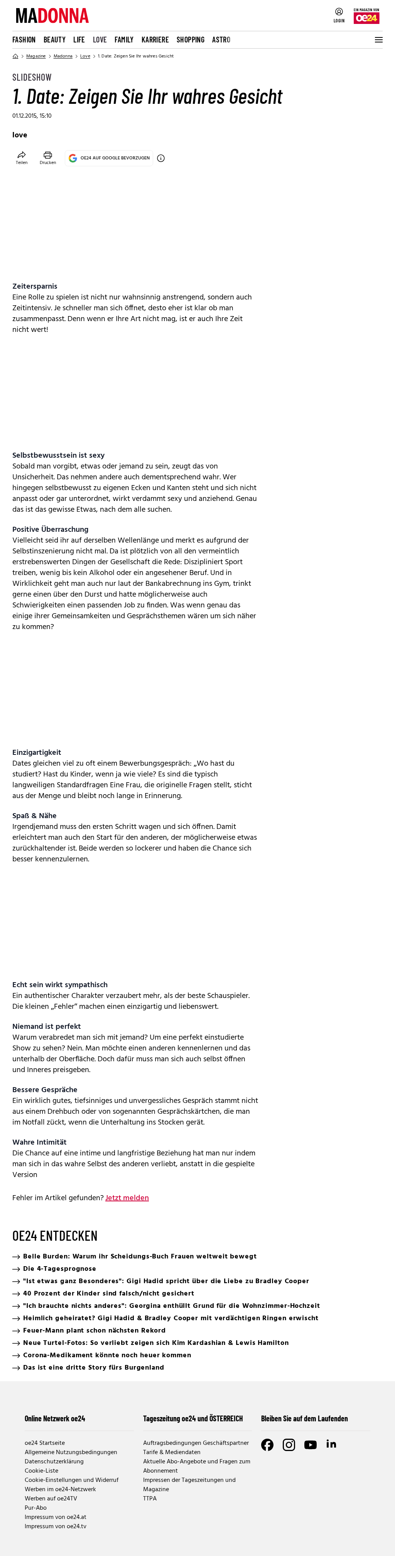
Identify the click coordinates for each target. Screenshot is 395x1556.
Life (79, 39)
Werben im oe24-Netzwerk (60, 1490)
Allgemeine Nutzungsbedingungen (71, 1453)
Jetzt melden (127, 1198)
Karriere (155, 39)
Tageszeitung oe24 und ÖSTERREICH (193, 1418)
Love (100, 39)
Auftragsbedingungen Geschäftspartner (196, 1443)
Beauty (55, 39)
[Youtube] (310, 1445)
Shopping (190, 39)
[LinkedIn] (332, 1445)
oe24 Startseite (45, 1443)
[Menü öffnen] (378, 39)
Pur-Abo (36, 1508)
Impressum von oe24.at (55, 1517)
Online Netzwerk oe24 (55, 1418)
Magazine (36, 56)
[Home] (15, 56)
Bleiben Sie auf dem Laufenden (304, 1418)
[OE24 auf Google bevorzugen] (160, 158)
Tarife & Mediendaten (172, 1453)
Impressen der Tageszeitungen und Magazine (189, 1485)
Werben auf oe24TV (51, 1499)
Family (124, 39)
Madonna (63, 56)
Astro (221, 39)
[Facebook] (267, 1445)
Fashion (24, 39)
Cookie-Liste (41, 1471)
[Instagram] (289, 1445)
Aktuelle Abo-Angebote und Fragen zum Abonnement (196, 1466)
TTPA (150, 1499)
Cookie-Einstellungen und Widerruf (71, 1480)
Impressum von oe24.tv (55, 1527)
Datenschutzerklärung (54, 1462)
